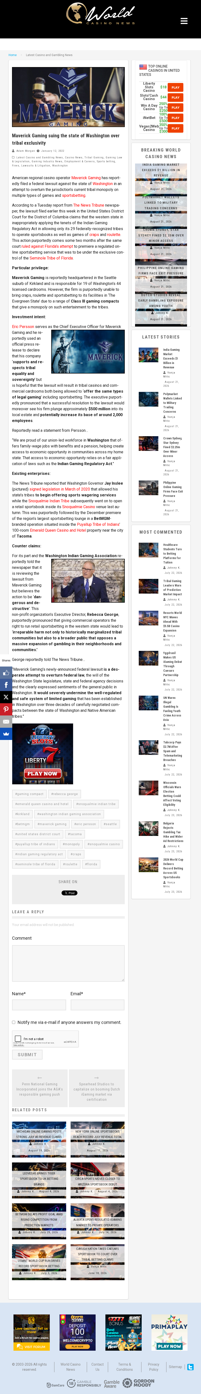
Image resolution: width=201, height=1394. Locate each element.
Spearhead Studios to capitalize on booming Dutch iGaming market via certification (97, 1091)
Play (175, 87)
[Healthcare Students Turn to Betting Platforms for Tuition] (148, 550)
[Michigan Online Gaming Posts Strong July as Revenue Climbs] (39, 1122)
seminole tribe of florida (36, 864)
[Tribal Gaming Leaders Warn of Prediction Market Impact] (148, 586)
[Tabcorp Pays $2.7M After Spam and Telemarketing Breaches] (148, 747)
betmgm (23, 824)
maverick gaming (53, 824)
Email (77, 993)
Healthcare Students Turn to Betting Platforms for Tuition (172, 553)
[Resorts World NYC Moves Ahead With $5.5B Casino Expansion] (148, 618)
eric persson (86, 824)
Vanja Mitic (99, 1266)
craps (94, 234)
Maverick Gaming (86, 178)
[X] (6, 697)
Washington (60, 165)
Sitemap (175, 1367)
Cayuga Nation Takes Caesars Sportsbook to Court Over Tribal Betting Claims (97, 1254)
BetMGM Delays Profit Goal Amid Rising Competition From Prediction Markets (39, 1219)
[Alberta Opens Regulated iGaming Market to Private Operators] (98, 1203)
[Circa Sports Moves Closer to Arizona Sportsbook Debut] (98, 1162)
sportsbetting (73, 195)
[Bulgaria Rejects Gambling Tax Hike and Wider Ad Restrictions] (148, 828)
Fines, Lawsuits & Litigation (31, 165)
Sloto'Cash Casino (149, 97)
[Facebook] (6, 685)
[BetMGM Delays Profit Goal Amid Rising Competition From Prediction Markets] (39, 1203)
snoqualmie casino (104, 844)
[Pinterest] (6, 709)
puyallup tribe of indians (36, 844)
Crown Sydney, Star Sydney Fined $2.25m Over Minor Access (161, 235)
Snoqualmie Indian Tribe (48, 501)
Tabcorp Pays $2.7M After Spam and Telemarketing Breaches (172, 751)
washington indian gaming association (70, 814)
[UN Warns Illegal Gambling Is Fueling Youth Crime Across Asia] (148, 703)
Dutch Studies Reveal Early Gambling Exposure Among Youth (161, 300)
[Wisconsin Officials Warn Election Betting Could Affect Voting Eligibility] (148, 788)
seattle (111, 824)
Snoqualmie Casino (78, 506)
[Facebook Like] (6, 673)
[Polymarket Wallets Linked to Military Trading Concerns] (148, 399)
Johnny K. (40, 1144)
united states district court (38, 834)
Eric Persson (23, 326)
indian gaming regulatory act (40, 854)
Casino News (74, 157)
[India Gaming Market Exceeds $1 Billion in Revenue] (148, 355)
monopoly (72, 844)
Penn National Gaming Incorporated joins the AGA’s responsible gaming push (39, 1089)
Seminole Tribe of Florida (51, 258)
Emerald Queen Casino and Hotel (58, 530)
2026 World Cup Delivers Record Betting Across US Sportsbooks (173, 868)
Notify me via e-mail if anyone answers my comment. (69, 1022)
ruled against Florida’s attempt (47, 246)
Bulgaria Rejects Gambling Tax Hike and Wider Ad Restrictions (173, 832)
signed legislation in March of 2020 (59, 489)
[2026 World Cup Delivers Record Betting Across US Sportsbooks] (148, 864)
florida (92, 864)
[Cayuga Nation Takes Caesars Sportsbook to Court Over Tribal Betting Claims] (98, 1244)
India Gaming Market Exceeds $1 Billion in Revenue (161, 170)
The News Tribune (88, 205)
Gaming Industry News (47, 161)
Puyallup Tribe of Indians (98, 524)
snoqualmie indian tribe (97, 804)
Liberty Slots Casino (149, 87)
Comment (22, 938)
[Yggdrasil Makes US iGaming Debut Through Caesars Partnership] (148, 658)
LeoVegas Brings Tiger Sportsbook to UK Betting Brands (39, 1178)
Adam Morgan (25, 150)
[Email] (6, 721)
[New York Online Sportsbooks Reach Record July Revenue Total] (98, 1122)
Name (19, 993)
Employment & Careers (79, 161)
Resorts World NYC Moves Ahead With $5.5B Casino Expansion (172, 621)
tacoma (76, 834)
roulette (113, 234)
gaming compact (30, 794)
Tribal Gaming (94, 157)
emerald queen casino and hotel (43, 804)
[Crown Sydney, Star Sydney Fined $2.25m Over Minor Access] (148, 443)
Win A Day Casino (149, 107)
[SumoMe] (6, 734)
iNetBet (149, 118)
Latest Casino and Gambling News (39, 157)
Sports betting (106, 161)
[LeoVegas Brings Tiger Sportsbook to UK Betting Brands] (39, 1162)
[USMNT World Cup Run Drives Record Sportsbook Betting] (39, 1244)
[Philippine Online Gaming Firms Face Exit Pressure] (161, 261)
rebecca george (65, 794)
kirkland (23, 814)
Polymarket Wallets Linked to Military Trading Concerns (160, 202)
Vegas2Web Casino (149, 128)
